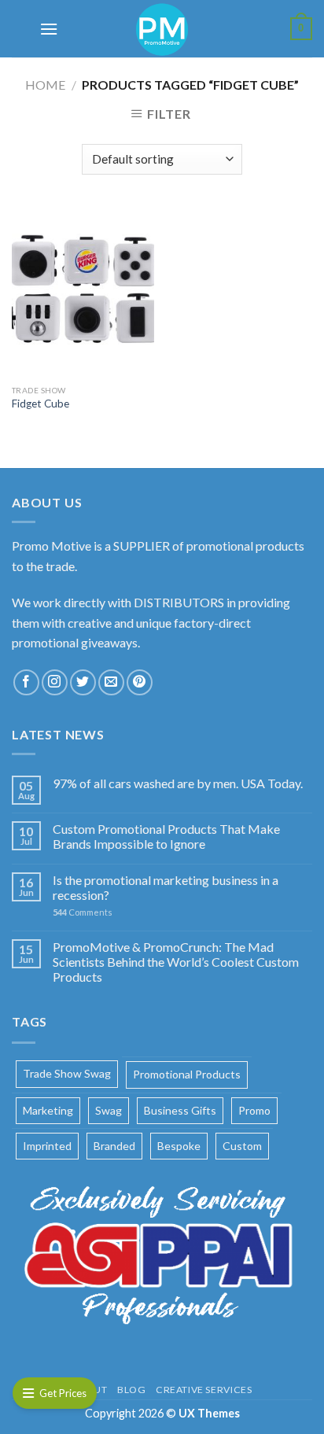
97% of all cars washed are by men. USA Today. (178, 783)
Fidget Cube (40, 403)
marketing (48, 1110)
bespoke (179, 1145)
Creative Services (204, 1389)
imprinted (47, 1145)
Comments (82, 912)
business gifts (180, 1110)
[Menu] (48, 28)
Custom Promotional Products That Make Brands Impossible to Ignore (166, 836)
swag (108, 1110)
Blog (131, 1389)
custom (242, 1145)
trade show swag (67, 1073)
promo (254, 1110)
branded (114, 1145)
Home (45, 84)
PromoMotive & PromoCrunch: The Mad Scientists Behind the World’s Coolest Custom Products (176, 961)
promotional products (187, 1074)
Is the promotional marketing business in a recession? (165, 887)
